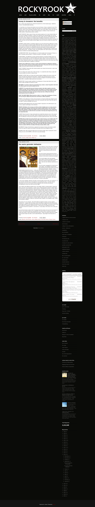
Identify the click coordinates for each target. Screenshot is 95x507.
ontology (74, 145)
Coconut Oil (71, 59)
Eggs (67, 84)
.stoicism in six (65, 219)
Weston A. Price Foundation (68, 334)
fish (62, 95)
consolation (67, 65)
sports (72, 182)
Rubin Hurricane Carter (72, 168)
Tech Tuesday (66, 191)
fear (72, 94)
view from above (70, 203)
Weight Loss (34, 137)
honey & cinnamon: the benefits (31, 21)
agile (67, 40)
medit (58, 14)
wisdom (72, 209)
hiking (69, 108)
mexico (72, 136)
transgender (67, 198)
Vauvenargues (69, 201)
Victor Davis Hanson (45, 219)
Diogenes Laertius (72, 76)
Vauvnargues (74, 201)
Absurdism (72, 38)
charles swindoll (73, 55)
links (67, 126)
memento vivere (67, 135)
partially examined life (66, 245)
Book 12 (72, 50)
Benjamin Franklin (65, 49)
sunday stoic (64, 253)
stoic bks (64, 14)
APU (75, 44)
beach (70, 48)
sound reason (68, 180)
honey (30, 137)
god (63, 99)
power (75, 155)
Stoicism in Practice (71, 402)
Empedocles (67, 85)
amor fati (71, 42)
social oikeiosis (65, 179)
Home (38, 223)
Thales (71, 192)
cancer (75, 54)
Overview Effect (68, 146)
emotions (74, 84)
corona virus (64, 67)
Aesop (63, 40)
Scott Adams (65, 174)
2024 (65, 435)
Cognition (74, 59)
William (63, 208)
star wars (67, 183)
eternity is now (71, 89)
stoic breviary (65, 223)
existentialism (64, 93)
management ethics (73, 129)
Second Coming (71, 174)
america (66, 42)
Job (75, 117)
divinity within (70, 82)
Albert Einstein (65, 41)
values (65, 201)
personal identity (69, 149)
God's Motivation (65, 100)
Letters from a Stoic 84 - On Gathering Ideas (68, 412)
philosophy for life (65, 247)
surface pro (70, 189)
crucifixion (69, 69)
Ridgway (70, 165)
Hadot (70, 103)
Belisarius (24, 219)
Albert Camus (73, 40)
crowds (66, 69)
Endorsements (73, 85)
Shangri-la (67, 176)
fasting (70, 94)
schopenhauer (71, 173)
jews (70, 117)
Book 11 (68, 50)
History (33, 219)
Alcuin (73, 41)
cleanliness (74, 58)
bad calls (74, 47)
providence (68, 159)
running (63, 169)
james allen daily (65, 306)
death (68, 71)
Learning (63, 125)
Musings (74, 140)
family (65, 94)
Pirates (74, 153)
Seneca (64, 295)
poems (72, 154)
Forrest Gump (74, 95)
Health (27, 137)
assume (63, 47)
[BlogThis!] (41, 136)
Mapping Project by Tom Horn (68, 364)
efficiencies (64, 84)
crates (66, 68)
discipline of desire (71, 78)
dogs (63, 83)
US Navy (66, 200)
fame (63, 94)
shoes (72, 176)
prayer (68, 156)
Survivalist (74, 189)
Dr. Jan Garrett (65, 257)
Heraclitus (74, 107)
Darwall (66, 70)
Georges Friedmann (69, 98)
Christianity (74, 56)
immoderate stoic (65, 238)
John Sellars (68, 118)
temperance (72, 191)
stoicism (64, 188)
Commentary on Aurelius (69, 63)
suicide (72, 188)
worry (65, 210)
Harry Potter (68, 105)
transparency (71, 198)
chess (70, 14)
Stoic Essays (73, 184)
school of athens (65, 173)
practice (63, 156)
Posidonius (64, 155)
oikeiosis (63, 145)
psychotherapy (71, 160)
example (73, 91)
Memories (72, 135)
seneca (68, 175)
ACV (63, 39)
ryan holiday (73, 169)
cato (63, 55)
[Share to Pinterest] (45, 136)
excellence (64, 92)
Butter (73, 54)
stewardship (66, 184)
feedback (74, 94)
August (66, 469)
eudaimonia (64, 91)
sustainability (64, 190)
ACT (75, 38)
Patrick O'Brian (70, 148)
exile (75, 92)
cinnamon (23, 137)
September (67, 461)
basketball (63, 48)
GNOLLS (64, 332)
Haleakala (63, 104)
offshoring (74, 144)
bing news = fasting (66, 311)
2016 (65, 449)
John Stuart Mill (73, 118)
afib (65, 40)
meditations (64, 230)
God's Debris (73, 99)
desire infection (73, 72)
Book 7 (63, 52)
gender (72, 97)
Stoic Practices (68, 186)
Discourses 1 (65, 80)
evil (70, 91)
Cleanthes (63, 59)
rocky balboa (74, 166)
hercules (63, 108)
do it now (74, 82)
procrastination (68, 158)
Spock (68, 182)
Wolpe (75, 209)
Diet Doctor (64, 330)
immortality (64, 113)
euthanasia (68, 91)
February (67, 479)
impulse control (64, 114)
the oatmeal (64, 355)
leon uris (67, 125)
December (67, 456)
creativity (69, 68)
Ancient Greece (69, 43)
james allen (69, 116)
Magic (69, 129)
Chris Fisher (67, 56)
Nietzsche (64, 143)
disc (49, 14)
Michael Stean (65, 283)
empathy (63, 85)
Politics (75, 154)
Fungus (75, 96)
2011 (65, 485)
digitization (74, 75)
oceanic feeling (69, 144)
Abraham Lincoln (68, 38)
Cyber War (74, 69)
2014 (65, 452)
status (73, 183)
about (20, 14)
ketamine (66, 121)
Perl (65, 149)
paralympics (69, 147)
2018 (65, 445)
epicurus (74, 87)
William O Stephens (69, 208)
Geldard (69, 97)
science (75, 173)
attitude (66, 47)
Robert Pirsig (69, 166)
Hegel (65, 106)
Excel (75, 91)
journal (67, 120)
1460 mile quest (64, 37)
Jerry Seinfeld (66, 117)
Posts (65, 21)
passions (74, 147)
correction (68, 67)
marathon (63, 131)
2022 (65, 438)
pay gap (63, 149)
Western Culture (52, 219)
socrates (74, 179)
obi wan (74, 143)
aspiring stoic (65, 259)
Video (66, 203)
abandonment (74, 37)
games (63, 97)
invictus (66, 115)
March (66, 477)
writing (68, 210)
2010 (65, 487)
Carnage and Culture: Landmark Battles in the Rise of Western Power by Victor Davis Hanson (72, 375)
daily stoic (64, 266)
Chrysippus (68, 57)
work (63, 210)
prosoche (64, 159)
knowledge (74, 121)
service (72, 175)
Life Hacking (64, 126)
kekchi (63, 121)
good (75, 100)
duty (72, 83)
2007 (65, 492)
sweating (67, 190)
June (66, 472)
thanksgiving (74, 192)
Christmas (63, 57)
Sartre (66, 172)
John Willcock (64, 119)
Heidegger (74, 106)
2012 (65, 483)
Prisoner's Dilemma (73, 157)
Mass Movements (73, 132)
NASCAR (71, 142)
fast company (65, 343)
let (53, 14)
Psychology (74, 159)
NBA (75, 142)
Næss (75, 141)
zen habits (64, 319)
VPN (72, 204)
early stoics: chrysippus (67, 234)
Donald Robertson (67, 83)
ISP (65, 116)
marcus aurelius (71, 131)
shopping (74, 176)
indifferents (72, 114)
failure (72, 93)
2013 (65, 454)
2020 (65, 442)
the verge (64, 345)
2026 (65, 431)
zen (65, 211)
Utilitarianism (70, 200)
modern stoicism (65, 251)
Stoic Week (74, 186)
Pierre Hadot (65, 278)
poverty (72, 155)
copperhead (74, 66)
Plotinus (66, 154)
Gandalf (66, 97)
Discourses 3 (65, 81)
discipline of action (66, 77)
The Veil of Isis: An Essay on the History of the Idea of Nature (69, 277)
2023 (65, 436)
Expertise (69, 93)
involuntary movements (72, 115)
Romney (72, 167)
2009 (65, 488)
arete (63, 46)
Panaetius (65, 147)
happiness (74, 104)
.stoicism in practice (66, 221)
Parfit (72, 147)
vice (63, 202)
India (68, 114)
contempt (63, 66)
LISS (69, 126)
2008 (65, 490)
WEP (63, 207)
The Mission (74, 193)
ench (44, 14)
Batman (67, 48)
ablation (63, 38)
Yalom (63, 211)
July (66, 470)
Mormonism (64, 140)
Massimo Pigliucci (65, 133)
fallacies (75, 93)
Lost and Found (73, 128)
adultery (68, 39)
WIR (70, 209)
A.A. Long (70, 37)
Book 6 (74, 51)
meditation (69, 134)
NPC (68, 143)
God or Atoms (67, 99)
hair (75, 103)
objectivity (63, 144)
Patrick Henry (64, 148)
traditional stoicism (66, 249)
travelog (65, 199)
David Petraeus (73, 70)
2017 (65, 447)
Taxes (75, 190)
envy (75, 86)
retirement (64, 165)
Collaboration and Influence (66, 60)
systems (71, 190)
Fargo (67, 94)
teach (63, 191)
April (66, 476)
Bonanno (72, 49)
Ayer (72, 47)
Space (72, 180)
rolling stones (64, 167)
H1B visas (64, 103)
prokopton (74, 158)
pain (72, 146)
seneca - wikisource (66, 228)
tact (73, 190)
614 (67, 37)
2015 (65, 451)
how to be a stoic (65, 264)
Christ (70, 56)
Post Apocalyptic (68, 155)
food (66, 95)
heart (63, 106)
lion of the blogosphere (67, 353)
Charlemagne (68, 55)
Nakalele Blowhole (65, 142)
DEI (75, 71)
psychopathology (65, 160)
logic (73, 127)
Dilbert (63, 76)
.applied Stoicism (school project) (69, 217)
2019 (65, 443)
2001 (65, 495)
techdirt (63, 351)
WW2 (71, 210)
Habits (67, 103)
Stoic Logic (70, 185)
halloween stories (69, 104)
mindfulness (74, 137)
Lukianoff (63, 129)
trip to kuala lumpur (72, 199)
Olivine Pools (69, 145)
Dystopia (74, 83)
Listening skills (72, 126)
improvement (74, 113)
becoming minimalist (66, 321)
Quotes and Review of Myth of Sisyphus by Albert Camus (68, 394)
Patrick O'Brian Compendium (68, 366)
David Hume (69, 70)
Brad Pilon (64, 336)
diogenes (66, 76)
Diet (72, 75)
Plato (63, 154)
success (69, 188)
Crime (73, 68)
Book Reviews (28, 219)
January (66, 481)
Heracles (70, 107)
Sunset (75, 188)
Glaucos (74, 98)
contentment (68, 66)
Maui (69, 133)
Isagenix (63, 116)
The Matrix (70, 193)
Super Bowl (64, 189)
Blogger (54, 504)
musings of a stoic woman (67, 242)
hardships (64, 105)
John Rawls (64, 118)
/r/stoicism (64, 236)
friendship (71, 96)
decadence (72, 71)
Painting (75, 146)
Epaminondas (64, 87)
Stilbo (69, 184)
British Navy (69, 54)
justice (70, 120)
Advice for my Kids (73, 39)
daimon (63, 70)
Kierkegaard (70, 121)
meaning (71, 133)
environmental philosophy (67, 86)
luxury (66, 129)
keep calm (74, 120)
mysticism (71, 141)
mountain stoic (65, 240)
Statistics (70, 183)
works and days (65, 349)
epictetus (69, 87)
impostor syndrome (69, 113)
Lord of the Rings (68, 128)
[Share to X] (42, 136)
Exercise (70, 92)
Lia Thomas (74, 125)
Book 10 (64, 50)
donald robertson (65, 261)
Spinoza (70, 181)
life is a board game (66, 255)
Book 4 (67, 51)
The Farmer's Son (65, 193)
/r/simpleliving (65, 323)
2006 (65, 494)
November (67, 457)
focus (65, 95)
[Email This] (40, 136)
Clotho (67, 59)
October (66, 459)
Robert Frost (64, 166)
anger (73, 43)
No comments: (35, 135)
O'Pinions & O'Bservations (67, 362)
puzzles (75, 160)
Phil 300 (73, 149)
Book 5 (71, 51)
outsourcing (64, 146)
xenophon (74, 210)
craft (64, 68)
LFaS (70, 125)
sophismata (64, 180)
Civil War (70, 58)
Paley (63, 147)
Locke (71, 127)
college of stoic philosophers (68, 225)
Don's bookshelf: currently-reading (72, 274)
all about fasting (65, 313)
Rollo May (69, 167)
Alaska (69, 40)
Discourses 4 (71, 81)
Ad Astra (65, 39)
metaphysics (68, 136)
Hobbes (75, 108)
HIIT (66, 108)
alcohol (70, 41)
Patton (75, 148)
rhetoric (67, 165)
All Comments (67, 23)
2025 (65, 433)
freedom (67, 96)
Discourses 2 (73, 80)
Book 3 (64, 51)
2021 (65, 440)
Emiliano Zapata (70, 84)
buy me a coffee (32, 14)
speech (66, 181)
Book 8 (67, 52)
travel (63, 199)
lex (39, 14)
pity (75, 153)
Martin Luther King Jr (66, 132)
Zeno (66, 211)
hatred (72, 105)
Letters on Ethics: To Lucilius (68, 294)
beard (72, 48)
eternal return (65, 89)
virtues (66, 204)
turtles (63, 200)
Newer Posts (22, 223)
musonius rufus (65, 141)
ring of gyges (74, 165)
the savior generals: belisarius (30, 144)
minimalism (70, 138)
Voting (70, 204)
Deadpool (63, 71)
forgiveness (69, 95)
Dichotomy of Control (66, 75)
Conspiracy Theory (73, 65)
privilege (63, 158)
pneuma (69, 154)
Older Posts (55, 223)
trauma (75, 198)
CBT (65, 55)
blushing (69, 49)
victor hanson (65, 347)
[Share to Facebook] (43, 136)
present (67, 157)
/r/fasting (64, 308)
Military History (38, 219)
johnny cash (70, 119)
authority (69, 47)
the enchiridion (65, 232)
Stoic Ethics (64, 185)
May (66, 474)
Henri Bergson (65, 107)
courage (71, 67)
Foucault (63, 96)
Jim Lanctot (73, 117)
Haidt (73, 103)
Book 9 (71, 52)
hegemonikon (69, 106)
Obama (71, 143)
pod (25, 14)
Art (75, 46)
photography (69, 153)
